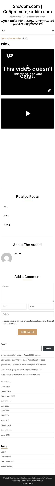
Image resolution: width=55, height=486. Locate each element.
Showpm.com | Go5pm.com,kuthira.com (27, 9)
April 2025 (5, 420)
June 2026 (5, 387)
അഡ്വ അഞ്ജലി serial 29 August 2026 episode (20, 374)
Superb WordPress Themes (32, 481)
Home (3, 38)
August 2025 (6, 401)
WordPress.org (7, 466)
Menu (3, 30)
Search (4, 344)
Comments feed (7, 462)
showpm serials (14, 38)
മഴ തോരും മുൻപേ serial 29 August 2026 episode (21, 355)
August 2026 (6, 382)
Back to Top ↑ (27, 483)
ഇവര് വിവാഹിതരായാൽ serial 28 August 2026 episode (23, 365)
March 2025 (6, 425)
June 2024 (5, 435)
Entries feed (6, 457)
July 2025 (5, 406)
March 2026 (6, 391)
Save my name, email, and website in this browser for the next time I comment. (29, 322)
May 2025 (5, 416)
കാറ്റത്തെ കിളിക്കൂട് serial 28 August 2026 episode (21, 370)
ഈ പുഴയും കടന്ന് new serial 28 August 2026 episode (23, 360)
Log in (3, 452)
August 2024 (6, 430)
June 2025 (5, 411)
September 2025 (8, 396)
